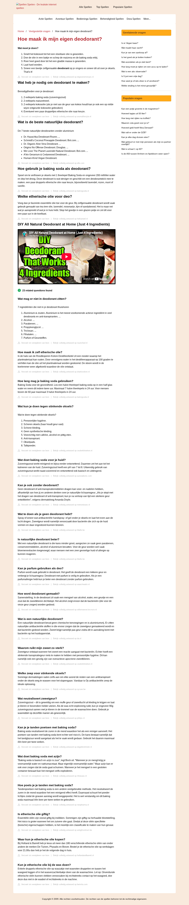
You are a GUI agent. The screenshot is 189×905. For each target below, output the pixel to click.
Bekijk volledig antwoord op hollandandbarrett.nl (73, 855)
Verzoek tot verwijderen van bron (35, 77)
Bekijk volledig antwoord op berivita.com (70, 884)
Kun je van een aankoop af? (134, 52)
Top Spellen (102, 7)
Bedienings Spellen (87, 19)
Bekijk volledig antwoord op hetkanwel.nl (70, 219)
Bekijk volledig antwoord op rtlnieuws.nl (70, 776)
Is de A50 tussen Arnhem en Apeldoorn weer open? (145, 154)
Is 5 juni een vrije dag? (131, 76)
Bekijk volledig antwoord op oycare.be (69, 689)
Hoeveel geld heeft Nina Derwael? (137, 127)
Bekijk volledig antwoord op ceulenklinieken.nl (72, 450)
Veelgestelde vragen (39, 31)
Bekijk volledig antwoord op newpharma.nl (71, 805)
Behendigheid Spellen (112, 19)
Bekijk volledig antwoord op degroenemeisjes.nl (73, 77)
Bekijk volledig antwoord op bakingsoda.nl (71, 191)
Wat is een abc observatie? (134, 71)
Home (21, 31)
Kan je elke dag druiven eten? (135, 137)
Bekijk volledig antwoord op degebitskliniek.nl (72, 747)
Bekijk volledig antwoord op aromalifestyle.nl (72, 116)
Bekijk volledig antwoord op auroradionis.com (72, 476)
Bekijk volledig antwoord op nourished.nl (70, 343)
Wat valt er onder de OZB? (133, 132)
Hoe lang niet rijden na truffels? (136, 118)
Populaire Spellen (122, 7)
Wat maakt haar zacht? (132, 48)
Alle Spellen (85, 7)
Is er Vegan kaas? (129, 43)
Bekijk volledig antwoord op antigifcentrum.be (72, 830)
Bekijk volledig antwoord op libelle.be (69, 530)
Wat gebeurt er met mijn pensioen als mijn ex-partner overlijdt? (146, 143)
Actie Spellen (46, 19)
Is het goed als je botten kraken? (136, 57)
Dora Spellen (134, 19)
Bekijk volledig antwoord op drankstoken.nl (71, 372)
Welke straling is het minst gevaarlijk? (138, 85)
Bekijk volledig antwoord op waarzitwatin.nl (71, 584)
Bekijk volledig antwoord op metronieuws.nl (71, 505)
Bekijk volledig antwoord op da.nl (67, 638)
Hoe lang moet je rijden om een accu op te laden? (144, 67)
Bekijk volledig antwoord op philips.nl (69, 718)
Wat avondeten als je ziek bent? (136, 62)
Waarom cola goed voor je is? (135, 123)
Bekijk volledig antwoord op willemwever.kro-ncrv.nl (75, 610)
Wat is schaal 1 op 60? (131, 149)
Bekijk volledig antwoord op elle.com (68, 163)
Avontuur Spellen (65, 19)
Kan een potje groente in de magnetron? (140, 109)
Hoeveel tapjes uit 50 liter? (133, 113)
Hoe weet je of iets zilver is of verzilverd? (140, 81)
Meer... (147, 19)
